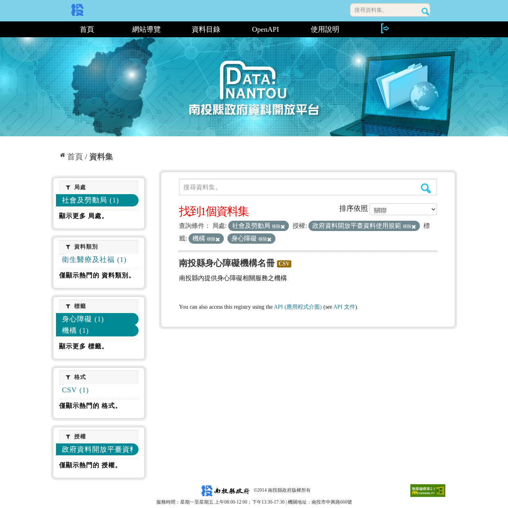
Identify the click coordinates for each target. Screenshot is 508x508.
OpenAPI (265, 29)
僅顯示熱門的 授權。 (90, 465)
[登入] (384, 28)
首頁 (87, 29)
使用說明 (325, 29)
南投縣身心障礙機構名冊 (227, 263)
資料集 (101, 156)
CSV (284, 264)
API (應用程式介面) (298, 307)
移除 (276, 226)
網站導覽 (146, 29)
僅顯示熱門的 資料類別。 (97, 275)
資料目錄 (206, 29)
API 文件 (344, 307)
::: (54, 29)
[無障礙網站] (427, 490)
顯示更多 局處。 (83, 215)
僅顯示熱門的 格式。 (90, 405)
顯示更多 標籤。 (83, 346)
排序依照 (353, 208)
